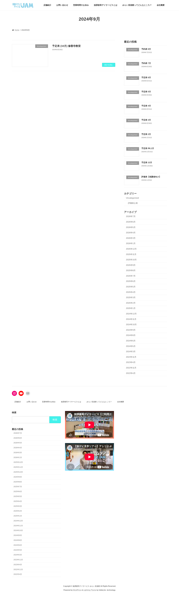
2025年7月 (131, 276)
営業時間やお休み (49, 402)
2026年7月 (131, 216)
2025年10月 (131, 260)
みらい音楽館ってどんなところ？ (99, 402)
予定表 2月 (146, 134)
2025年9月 (131, 265)
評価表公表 (133, 203)
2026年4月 (131, 232)
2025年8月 (131, 270)
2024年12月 (131, 314)
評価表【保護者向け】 (151, 176)
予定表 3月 (146, 120)
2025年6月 (131, 281)
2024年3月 (131, 351)
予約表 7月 (146, 63)
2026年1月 (131, 243)
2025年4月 (131, 292)
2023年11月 (131, 357)
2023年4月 (131, 362)
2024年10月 (131, 324)
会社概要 (120, 402)
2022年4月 (131, 373)
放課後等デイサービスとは (71, 402)
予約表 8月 (146, 49)
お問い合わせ (32, 402)
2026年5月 (131, 227)
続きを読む (108, 65)
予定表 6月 (146, 77)
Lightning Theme (89, 590)
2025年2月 (131, 303)
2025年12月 (131, 249)
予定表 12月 (146, 162)
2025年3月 (131, 297)
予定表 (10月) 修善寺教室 (66, 46)
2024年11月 (131, 319)
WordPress (77, 590)
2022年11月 (131, 368)
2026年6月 (131, 222)
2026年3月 (131, 238)
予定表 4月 (146, 106)
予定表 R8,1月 (147, 148)
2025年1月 (131, 308)
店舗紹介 (17, 402)
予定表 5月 (146, 91)
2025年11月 (131, 254)
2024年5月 (131, 346)
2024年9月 (131, 330)
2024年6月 (131, 341)
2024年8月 (131, 335)
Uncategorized (132, 198)
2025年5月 (131, 287)
